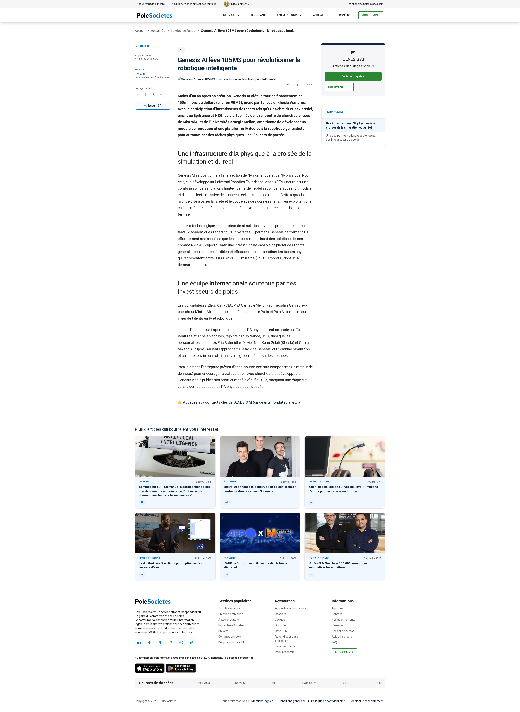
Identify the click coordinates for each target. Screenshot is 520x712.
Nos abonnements (343, 619)
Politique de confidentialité (328, 701)
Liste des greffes (286, 646)
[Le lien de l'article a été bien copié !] (161, 94)
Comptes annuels (229, 636)
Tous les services (229, 608)
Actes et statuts (228, 619)
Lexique (280, 619)
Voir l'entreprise (353, 76)
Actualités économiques (290, 608)
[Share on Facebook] (146, 94)
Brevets (223, 631)
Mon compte (371, 15)
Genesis (184, 175)
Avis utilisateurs (342, 636)
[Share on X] (153, 94)
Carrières (337, 625)
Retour (144, 46)
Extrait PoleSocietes (231, 625)
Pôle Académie (285, 652)
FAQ (334, 642)
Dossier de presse (343, 631)
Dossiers (280, 614)
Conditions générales (292, 701)
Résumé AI (155, 105)
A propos (337, 608)
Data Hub (281, 631)
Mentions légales (262, 701)
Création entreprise (230, 614)
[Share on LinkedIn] (138, 94)
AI (181, 49)
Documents (336, 87)
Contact (337, 614)
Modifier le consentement (367, 701)
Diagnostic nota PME (231, 642)
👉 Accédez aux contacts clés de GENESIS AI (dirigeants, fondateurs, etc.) (239, 402)
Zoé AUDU (140, 74)
